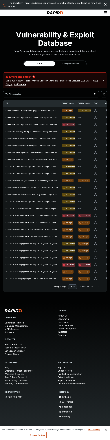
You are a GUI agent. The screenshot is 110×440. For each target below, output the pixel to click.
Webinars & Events (14, 374)
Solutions (9, 332)
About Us (62, 315)
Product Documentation (70, 374)
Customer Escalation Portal (71, 383)
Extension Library (67, 377)
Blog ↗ (9, 84)
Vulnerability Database (16, 380)
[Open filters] (104, 94)
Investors (62, 331)
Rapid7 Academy (66, 380)
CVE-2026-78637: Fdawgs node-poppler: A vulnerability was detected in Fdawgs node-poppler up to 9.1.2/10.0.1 (52, 110)
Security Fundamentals (16, 383)
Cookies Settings (37, 435)
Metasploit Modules (70, 64)
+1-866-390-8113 (13, 397)
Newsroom (63, 322)
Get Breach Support (15, 351)
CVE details (20, 84)
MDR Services (12, 329)
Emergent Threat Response (19, 370)
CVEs (39, 64)
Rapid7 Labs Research (16, 377)
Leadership (63, 319)
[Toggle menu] (105, 13)
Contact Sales (12, 354)
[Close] (106, 430)
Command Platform (14, 322)
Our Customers (65, 325)
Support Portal (65, 370)
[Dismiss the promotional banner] (105, 4)
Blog (7, 367)
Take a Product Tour (15, 347)
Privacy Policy (94, 430)
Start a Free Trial (13, 344)
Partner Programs (67, 328)
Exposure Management (16, 326)
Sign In (61, 367)
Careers (62, 335)
